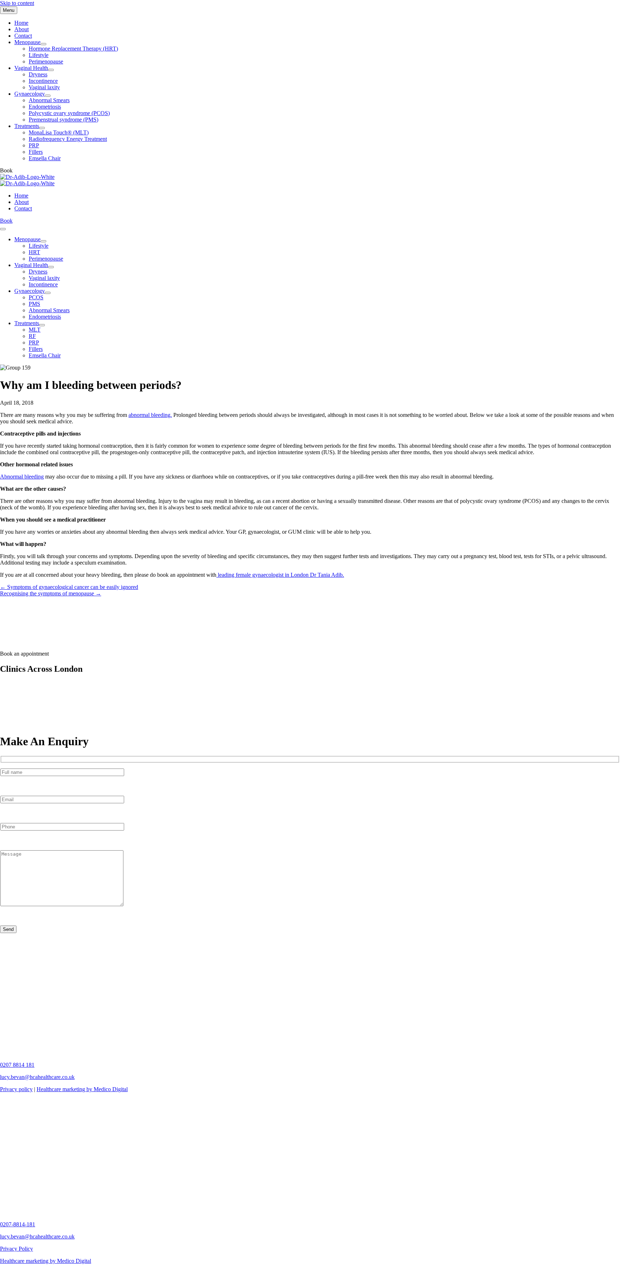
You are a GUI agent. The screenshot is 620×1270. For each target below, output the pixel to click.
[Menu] (3, 229)
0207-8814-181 (17, 1224)
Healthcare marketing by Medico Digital (82, 1089)
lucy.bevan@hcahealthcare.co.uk (37, 1077)
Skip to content (17, 3)
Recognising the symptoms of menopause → (50, 593)
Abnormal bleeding (22, 477)
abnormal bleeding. (150, 415)
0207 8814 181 (17, 1065)
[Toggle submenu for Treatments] (42, 128)
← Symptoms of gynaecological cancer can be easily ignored (69, 587)
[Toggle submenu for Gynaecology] (48, 96)
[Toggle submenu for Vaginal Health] (51, 70)
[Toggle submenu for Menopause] (43, 44)
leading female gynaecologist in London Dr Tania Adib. (280, 575)
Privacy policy (16, 1089)
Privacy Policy (16, 1249)
